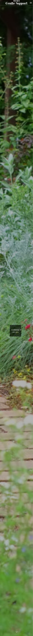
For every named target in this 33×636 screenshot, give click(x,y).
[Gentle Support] (16, 2)
